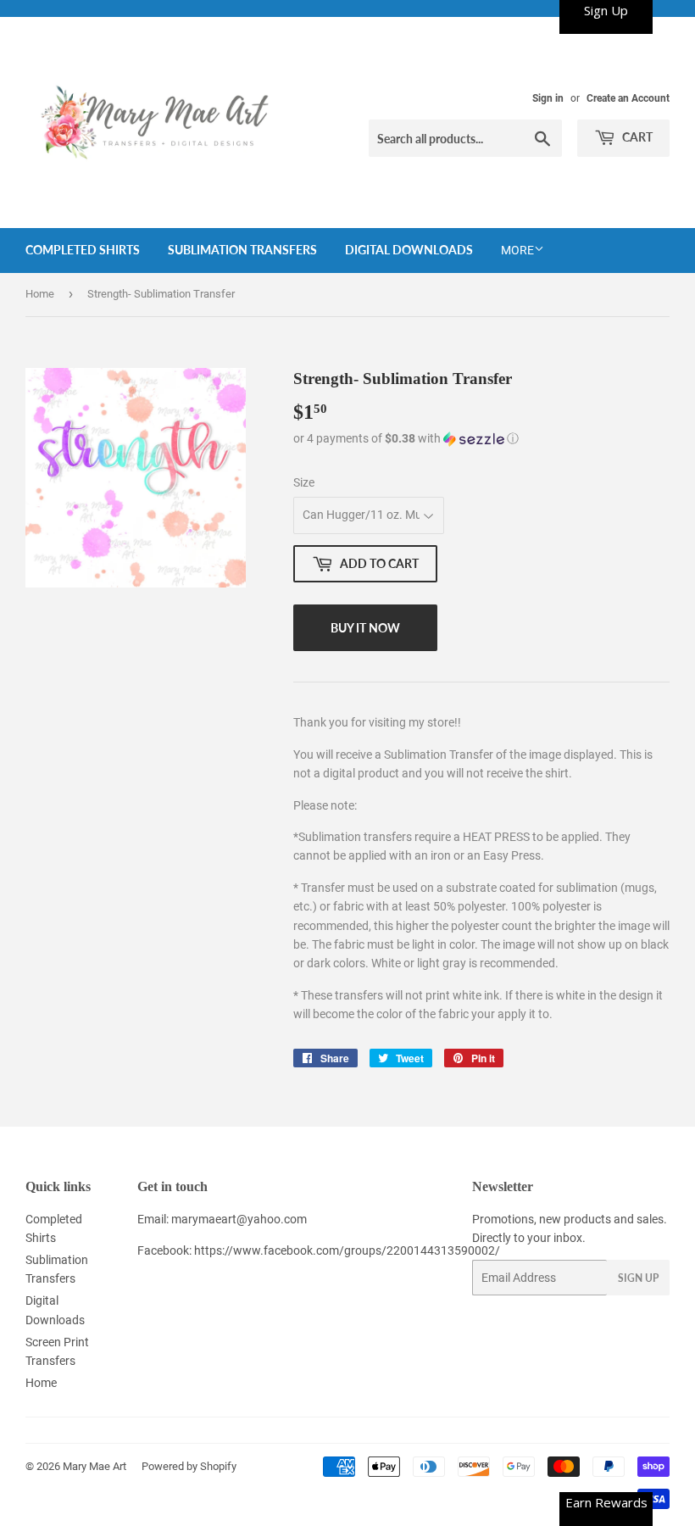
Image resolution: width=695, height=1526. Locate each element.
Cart (636, 137)
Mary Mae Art (94, 1466)
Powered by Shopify (189, 1466)
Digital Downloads (409, 249)
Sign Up (638, 1278)
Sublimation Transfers (242, 249)
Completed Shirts (82, 249)
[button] (481, 439)
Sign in (548, 98)
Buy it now (365, 628)
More (517, 250)
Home (39, 293)
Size (303, 482)
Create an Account (628, 98)
